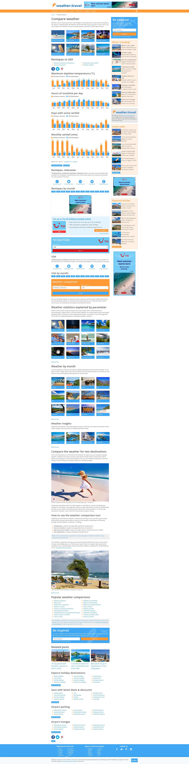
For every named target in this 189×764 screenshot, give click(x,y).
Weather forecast (80, 184)
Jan (53, 191)
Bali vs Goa (57, 602)
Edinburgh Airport (79, 714)
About (60, 749)
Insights (87, 11)
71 (54, 152)
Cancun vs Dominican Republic (63, 608)
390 (58, 140)
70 (59, 152)
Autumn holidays (79, 680)
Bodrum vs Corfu (59, 606)
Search (93, 11)
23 (52, 118)
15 (67, 121)
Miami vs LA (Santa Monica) (92, 604)
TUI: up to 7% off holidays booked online (72, 219)
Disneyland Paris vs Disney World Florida (67, 612)
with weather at (85, 285)
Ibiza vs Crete (58, 616)
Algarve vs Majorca (60, 600)
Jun (77, 191)
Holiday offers (58, 693)
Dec (107, 191)
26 (77, 80)
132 (92, 150)
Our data (70, 749)
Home (53, 15)
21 (106, 119)
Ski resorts (96, 682)
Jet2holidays (77, 695)
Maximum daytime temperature (64, 63)
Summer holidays (79, 678)
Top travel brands (59, 695)
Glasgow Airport (98, 712)
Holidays (90, 749)
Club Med (96, 699)
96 (74, 151)
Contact (61, 750)
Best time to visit (57, 184)
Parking (90, 754)
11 (74, 123)
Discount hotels (59, 699)
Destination (56, 244)
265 (72, 145)
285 (101, 144)
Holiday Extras (97, 693)
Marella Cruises (78, 699)
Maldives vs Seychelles (90, 600)
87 (93, 151)
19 (69, 81)
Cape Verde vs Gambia (61, 610)
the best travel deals (127, 115)
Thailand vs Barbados (90, 612)
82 (108, 151)
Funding (70, 754)
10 (54, 123)
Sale (59, 232)
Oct (97, 191)
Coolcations (97, 678)
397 (53, 140)
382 (62, 140)
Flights (90, 750)
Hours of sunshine (60, 65)
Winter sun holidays (80, 682)
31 (84, 79)
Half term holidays (60, 682)
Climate (90, 755)
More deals (55, 702)
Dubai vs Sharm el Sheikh (62, 614)
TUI (75, 693)
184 (77, 148)
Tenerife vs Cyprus (89, 610)
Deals (72, 11)
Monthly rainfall (88, 65)
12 (81, 122)
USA (98, 755)
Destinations (64, 11)
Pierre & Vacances (99, 695)
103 (89, 151)
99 (84, 151)
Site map (61, 755)
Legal (60, 754)
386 (106, 140)
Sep (92, 191)
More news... (116, 172)
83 (103, 151)
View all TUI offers (104, 233)
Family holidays (59, 680)
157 (96, 149)
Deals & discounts (103, 184)
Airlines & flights (59, 697)
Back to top (55, 362)
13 (64, 83)
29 (79, 79)
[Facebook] (53, 69)
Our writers (71, 750)
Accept (134, 760)
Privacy (60, 752)
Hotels (90, 752)
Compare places (98, 680)
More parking (56, 717)
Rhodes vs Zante (88, 608)
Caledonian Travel (99, 697)
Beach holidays (58, 676)
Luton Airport (78, 710)
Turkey (99, 754)
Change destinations (57, 165)
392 (67, 140)
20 (98, 81)
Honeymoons (97, 676)
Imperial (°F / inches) (70, 161)
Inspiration (79, 11)
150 (87, 149)
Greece (99, 750)
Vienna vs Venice (88, 616)
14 (103, 82)
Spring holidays (78, 676)
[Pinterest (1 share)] (62, 69)
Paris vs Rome (87, 606)
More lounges (56, 732)
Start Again (66, 165)
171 (82, 148)
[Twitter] (57, 69)
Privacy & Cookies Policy (69, 761)
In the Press (68, 756)
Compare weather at (58, 285)
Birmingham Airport (80, 712)
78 (98, 152)
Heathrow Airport (79, 729)
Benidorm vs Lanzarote (61, 604)
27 (52, 80)
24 (74, 80)
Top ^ (53, 741)
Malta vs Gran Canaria (90, 602)
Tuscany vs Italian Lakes (91, 614)
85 (64, 151)
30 (88, 79)
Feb (58, 191)
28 (96, 79)
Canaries (99, 749)
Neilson (76, 697)
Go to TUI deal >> (101, 230)
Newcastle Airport (99, 714)
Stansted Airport (59, 712)
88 (79, 151)
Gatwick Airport (98, 710)
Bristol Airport (58, 714)
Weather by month (68, 184)
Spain (98, 752)
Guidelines (71, 752)
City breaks (57, 678)
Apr (68, 191)
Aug (87, 191)
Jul (82, 191)
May (73, 191)
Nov (102, 191)
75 (69, 152)
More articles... (117, 247)
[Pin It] (54, 499)
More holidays (56, 685)
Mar (63, 191)
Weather (55, 11)
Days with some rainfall (90, 63)
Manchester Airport (60, 710)
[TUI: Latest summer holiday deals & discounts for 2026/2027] (111, 4)
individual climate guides (63, 548)
